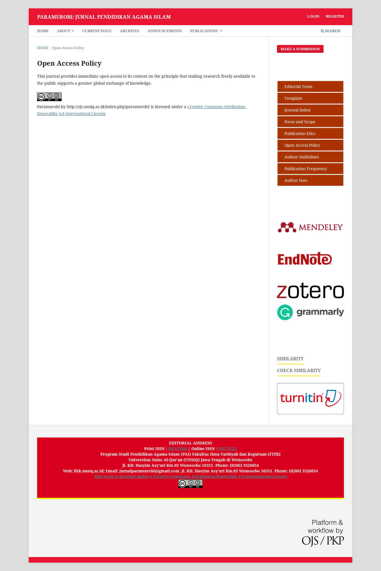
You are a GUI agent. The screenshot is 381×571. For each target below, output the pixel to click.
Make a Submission (300, 48)
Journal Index (297, 110)
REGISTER (335, 16)
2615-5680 (177, 448)
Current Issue (97, 30)
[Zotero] (310, 296)
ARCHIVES (129, 30)
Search (332, 30)
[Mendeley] (310, 232)
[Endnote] (310, 275)
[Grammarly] (310, 318)
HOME (43, 30)
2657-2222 (227, 448)
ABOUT (64, 30)
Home (42, 47)
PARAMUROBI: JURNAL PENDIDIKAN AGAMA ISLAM (104, 16)
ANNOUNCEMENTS (165, 30)
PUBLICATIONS (204, 30)
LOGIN (313, 16)
